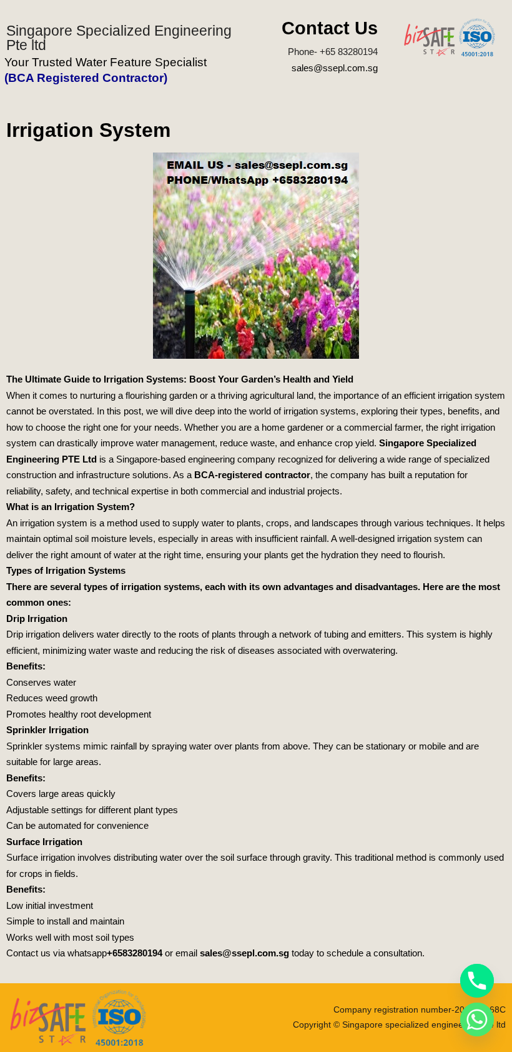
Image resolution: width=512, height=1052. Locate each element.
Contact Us (330, 28)
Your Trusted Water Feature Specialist (105, 62)
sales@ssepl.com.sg (335, 68)
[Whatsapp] (477, 1019)
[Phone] (477, 981)
